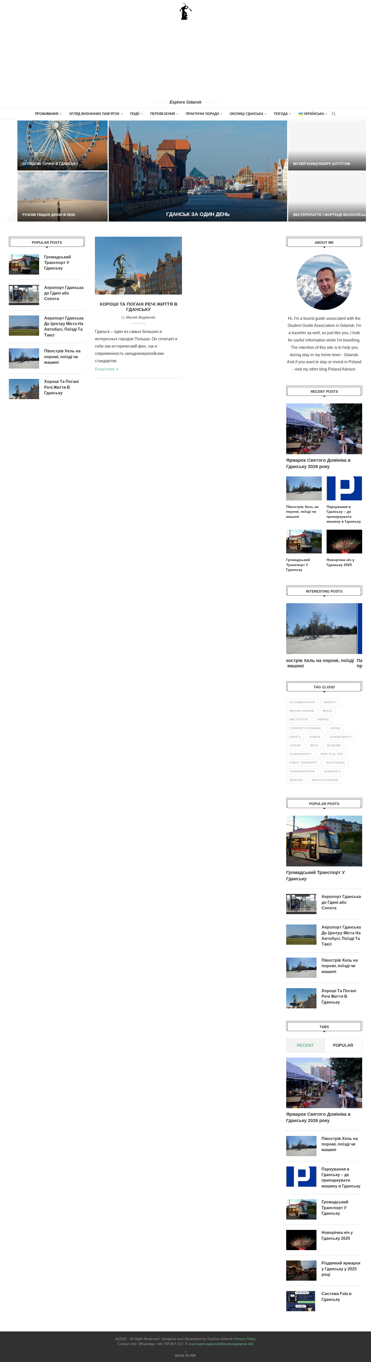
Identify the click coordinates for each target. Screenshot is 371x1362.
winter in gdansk (325, 780)
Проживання (46, 114)
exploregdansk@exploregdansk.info (225, 1344)
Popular (343, 1045)
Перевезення (162, 114)
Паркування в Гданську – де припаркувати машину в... (317, 663)
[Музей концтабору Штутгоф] (321, 145)
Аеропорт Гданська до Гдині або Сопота (341, 902)
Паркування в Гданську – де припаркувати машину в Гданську (344, 514)
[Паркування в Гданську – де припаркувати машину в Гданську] (344, 488)
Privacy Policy (245, 1339)
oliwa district (300, 754)
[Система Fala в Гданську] (301, 1301)
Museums (334, 745)
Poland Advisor (341, 369)
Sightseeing (335, 762)
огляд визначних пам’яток (94, 114)
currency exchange (305, 728)
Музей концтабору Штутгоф (309, 164)
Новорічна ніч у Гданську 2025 (340, 562)
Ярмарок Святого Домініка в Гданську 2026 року (318, 463)
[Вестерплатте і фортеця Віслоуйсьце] (321, 197)
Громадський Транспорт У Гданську (298, 565)
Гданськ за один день (185, 214)
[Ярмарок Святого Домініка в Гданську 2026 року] (324, 428)
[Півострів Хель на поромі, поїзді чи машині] (304, 488)
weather (296, 780)
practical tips (332, 754)
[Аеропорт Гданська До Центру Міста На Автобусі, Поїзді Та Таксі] (301, 935)
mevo (314, 745)
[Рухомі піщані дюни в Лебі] (50, 197)
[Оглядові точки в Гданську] (50, 145)
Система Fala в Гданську (337, 1296)
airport (330, 702)
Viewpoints (332, 771)
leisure (295, 745)
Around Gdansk (301, 710)
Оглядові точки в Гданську (38, 164)
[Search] (333, 113)
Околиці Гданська (246, 114)
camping (322, 719)
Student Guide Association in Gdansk (320, 325)
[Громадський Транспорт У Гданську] (304, 541)
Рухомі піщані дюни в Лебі (36, 215)
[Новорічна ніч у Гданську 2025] (344, 541)
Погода (281, 114)
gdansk (315, 736)
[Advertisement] (185, 59)
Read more (105, 369)
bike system (298, 719)
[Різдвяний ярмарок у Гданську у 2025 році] (301, 1270)
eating (335, 728)
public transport (303, 762)
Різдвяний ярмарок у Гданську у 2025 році (341, 1269)
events (294, 736)
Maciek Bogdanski (140, 317)
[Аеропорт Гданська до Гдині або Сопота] (301, 904)
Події (134, 114)
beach (327, 710)
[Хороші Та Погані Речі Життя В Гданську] (138, 266)
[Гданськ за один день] (185, 171)
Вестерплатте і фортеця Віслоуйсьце (319, 215)
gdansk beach (340, 736)
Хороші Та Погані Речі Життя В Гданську (138, 307)
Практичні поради (202, 114)
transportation (302, 771)
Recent (305, 1045)
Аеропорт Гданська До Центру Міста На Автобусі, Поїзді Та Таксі (341, 935)
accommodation (302, 702)
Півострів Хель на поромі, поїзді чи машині (302, 512)
